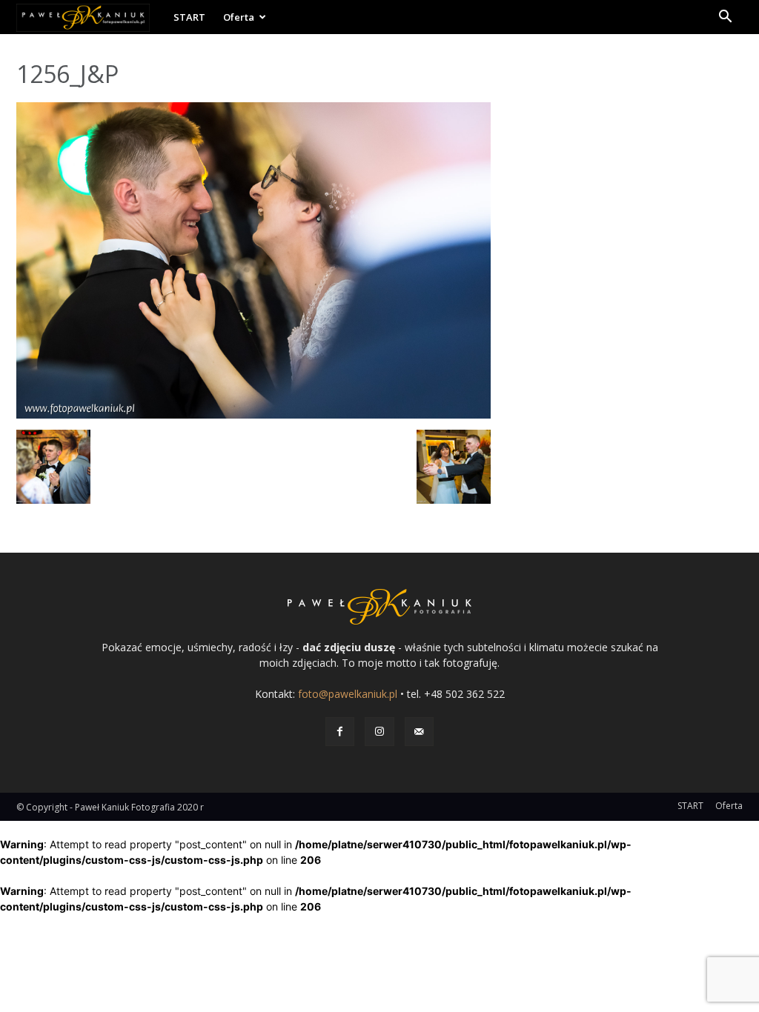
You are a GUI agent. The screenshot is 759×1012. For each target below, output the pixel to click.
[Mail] (419, 731)
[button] (725, 18)
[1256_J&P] (253, 414)
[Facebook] (339, 731)
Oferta (238, 17)
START (189, 17)
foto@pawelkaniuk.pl (347, 694)
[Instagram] (379, 731)
